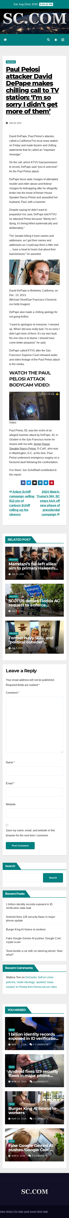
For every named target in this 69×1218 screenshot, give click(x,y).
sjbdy (20, 1211)
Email (10, 783)
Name (10, 762)
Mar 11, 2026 (19, 1044)
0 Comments (40, 1044)
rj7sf (15, 1211)
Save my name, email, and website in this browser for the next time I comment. (30, 833)
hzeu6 (33, 1211)
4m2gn (9, 1211)
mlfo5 (39, 1211)
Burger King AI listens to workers (26, 929)
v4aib (45, 1211)
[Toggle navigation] (62, 40)
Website (11, 804)
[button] (48, 39)
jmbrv (2, 1211)
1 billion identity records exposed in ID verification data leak (33, 1038)
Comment (12, 692)
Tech (11, 1030)
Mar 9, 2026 (18, 1156)
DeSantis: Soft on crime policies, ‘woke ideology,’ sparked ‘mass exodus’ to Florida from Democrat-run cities (31, 982)
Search (10, 866)
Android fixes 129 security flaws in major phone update (33, 1075)
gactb (26, 1211)
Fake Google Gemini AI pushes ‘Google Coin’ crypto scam (30, 1149)
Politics (11, 62)
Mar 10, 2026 (19, 1081)
